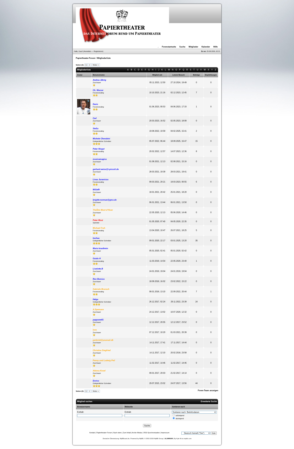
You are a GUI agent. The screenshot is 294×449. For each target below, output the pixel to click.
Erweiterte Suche (209, 401)
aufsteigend (180, 415)
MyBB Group (158, 438)
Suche (182, 47)
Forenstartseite (169, 47)
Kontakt (92, 433)
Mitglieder (193, 47)
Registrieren (98, 51)
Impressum (165, 433)
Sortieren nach (178, 407)
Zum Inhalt (127, 433)
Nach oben (117, 433)
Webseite (129, 407)
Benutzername (83, 407)
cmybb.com (187, 438)
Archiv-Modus (137, 433)
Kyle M (178, 438)
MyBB (141, 438)
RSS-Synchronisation (152, 433)
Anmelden (87, 51)
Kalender (206, 47)
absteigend (180, 418)
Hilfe (215, 47)
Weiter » (96, 65)
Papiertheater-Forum (85, 58)
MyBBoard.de (125, 438)
